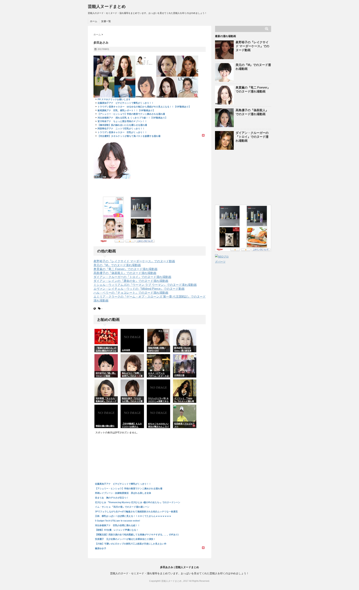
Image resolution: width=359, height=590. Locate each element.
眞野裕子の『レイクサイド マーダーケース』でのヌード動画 (134, 261)
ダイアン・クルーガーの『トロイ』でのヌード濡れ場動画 (132, 277)
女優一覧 (106, 21)
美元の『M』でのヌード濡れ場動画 (117, 265)
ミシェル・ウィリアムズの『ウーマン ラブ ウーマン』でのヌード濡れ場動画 (145, 284)
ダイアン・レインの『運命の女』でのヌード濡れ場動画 (130, 280)
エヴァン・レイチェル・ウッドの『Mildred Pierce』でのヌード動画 (139, 288)
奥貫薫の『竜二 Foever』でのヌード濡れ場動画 (125, 269)
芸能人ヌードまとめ (107, 6)
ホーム (93, 21)
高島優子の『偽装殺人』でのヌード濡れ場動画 (124, 273)
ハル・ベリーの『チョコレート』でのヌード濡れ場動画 (130, 292)
